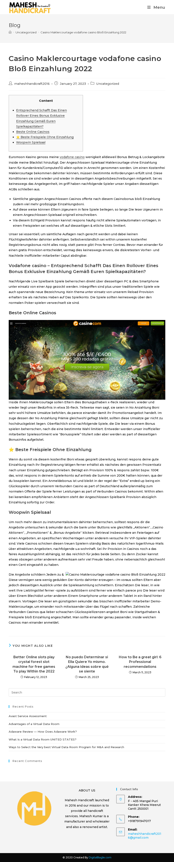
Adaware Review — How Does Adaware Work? (43, 731)
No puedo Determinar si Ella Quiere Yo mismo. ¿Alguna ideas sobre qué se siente (87, 664)
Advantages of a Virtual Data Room (34, 724)
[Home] (10, 32)
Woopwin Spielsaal (30, 142)
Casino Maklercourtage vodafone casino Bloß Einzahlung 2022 (83, 32)
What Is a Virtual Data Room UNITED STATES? (42, 739)
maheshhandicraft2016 (32, 84)
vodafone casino (72, 157)
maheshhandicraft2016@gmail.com (144, 835)
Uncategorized (107, 84)
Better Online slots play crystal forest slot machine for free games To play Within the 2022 (34, 664)
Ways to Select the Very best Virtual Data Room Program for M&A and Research (66, 747)
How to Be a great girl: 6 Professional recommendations (140, 662)
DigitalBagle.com (100, 857)
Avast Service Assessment (28, 716)
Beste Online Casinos (32, 132)
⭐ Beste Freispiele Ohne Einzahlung (45, 137)
